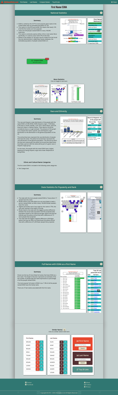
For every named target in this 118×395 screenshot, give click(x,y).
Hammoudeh (97, 286)
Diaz (95, 282)
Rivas (95, 308)
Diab (95, 280)
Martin (95, 297)
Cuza (95, 276)
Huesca (96, 288)
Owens (96, 302)
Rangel (96, 306)
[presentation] (99, 30)
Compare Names (45, 2)
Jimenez (96, 289)
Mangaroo (97, 295)
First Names (23, 2)
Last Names (33, 2)
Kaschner (96, 293)
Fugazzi (96, 284)
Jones (95, 291)
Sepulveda (96, 312)
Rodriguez (96, 310)
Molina (96, 299)
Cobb (95, 278)
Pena (95, 304)
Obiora (96, 301)
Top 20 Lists (56, 2)
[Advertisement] (81, 63)
